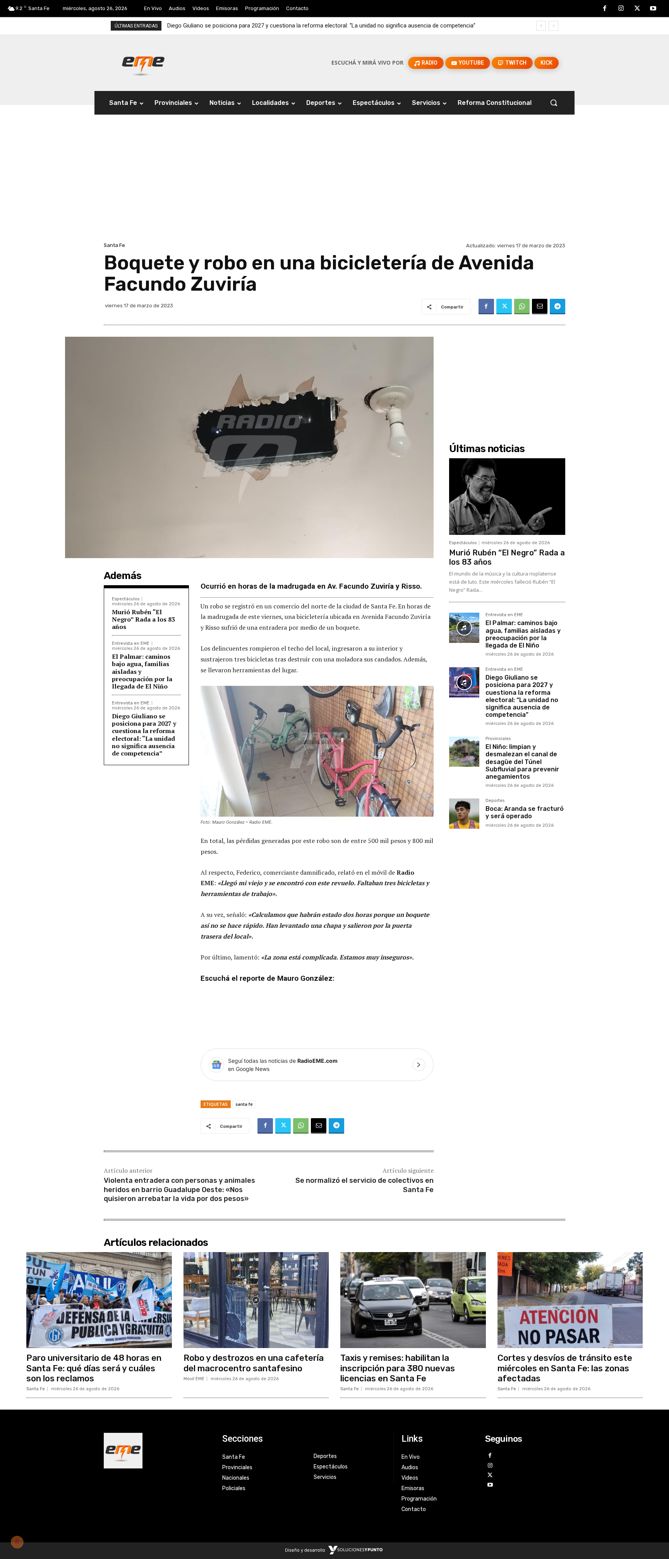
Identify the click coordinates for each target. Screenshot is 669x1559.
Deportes (494, 800)
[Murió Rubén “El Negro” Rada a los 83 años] (507, 496)
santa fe (244, 1104)
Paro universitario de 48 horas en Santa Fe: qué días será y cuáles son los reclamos (93, 1368)
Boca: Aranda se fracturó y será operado (524, 812)
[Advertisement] (334, 182)
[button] (553, 102)
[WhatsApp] (522, 306)
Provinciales (498, 739)
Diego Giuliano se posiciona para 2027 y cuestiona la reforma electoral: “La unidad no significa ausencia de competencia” (144, 734)
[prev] (541, 26)
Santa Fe (114, 245)
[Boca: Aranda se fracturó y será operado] (464, 813)
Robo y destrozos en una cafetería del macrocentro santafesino (254, 1363)
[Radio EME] (143, 62)
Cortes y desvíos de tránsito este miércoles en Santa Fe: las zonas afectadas (564, 1368)
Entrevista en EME (130, 643)
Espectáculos (125, 599)
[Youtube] (653, 9)
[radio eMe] (157, 1450)
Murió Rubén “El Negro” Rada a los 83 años (143, 619)
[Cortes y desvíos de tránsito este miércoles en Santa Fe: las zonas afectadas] (570, 1300)
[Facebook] (605, 9)
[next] (553, 26)
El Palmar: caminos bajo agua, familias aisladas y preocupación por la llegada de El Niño (523, 634)
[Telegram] (557, 306)
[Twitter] (637, 9)
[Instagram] (621, 9)
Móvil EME (194, 1379)
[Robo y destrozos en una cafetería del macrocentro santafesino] (256, 1300)
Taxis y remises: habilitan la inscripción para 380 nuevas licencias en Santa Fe (397, 1368)
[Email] (539, 306)
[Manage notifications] (17, 1542)
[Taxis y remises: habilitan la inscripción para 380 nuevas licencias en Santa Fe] (413, 1300)
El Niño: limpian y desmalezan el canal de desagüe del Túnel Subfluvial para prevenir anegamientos (291, 25)
